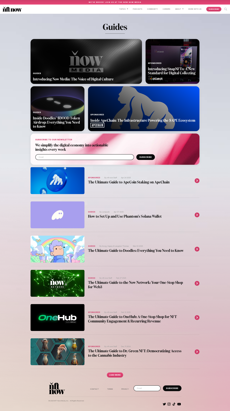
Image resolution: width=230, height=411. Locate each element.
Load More (115, 375)
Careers (166, 9)
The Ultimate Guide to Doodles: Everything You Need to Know (136, 251)
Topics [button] (122, 9)
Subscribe (214, 9)
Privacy (125, 389)
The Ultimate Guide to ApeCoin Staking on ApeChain (129, 182)
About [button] (178, 9)
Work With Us (194, 9)
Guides (91, 212)
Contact (94, 389)
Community (152, 9)
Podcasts (137, 9)
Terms (110, 389)
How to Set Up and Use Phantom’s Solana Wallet (125, 216)
